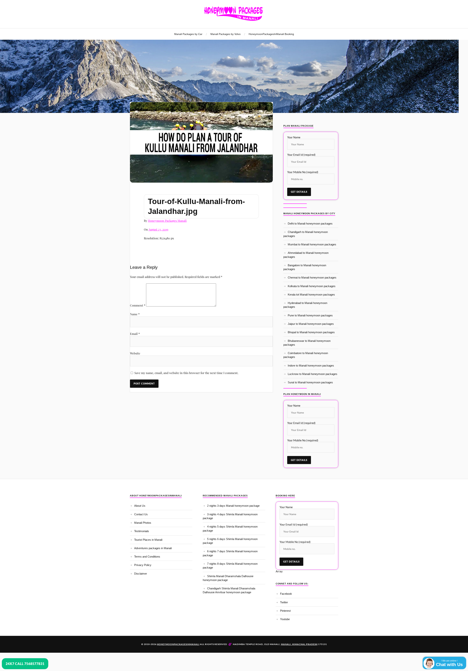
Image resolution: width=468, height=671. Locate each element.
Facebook (286, 593)
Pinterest (285, 610)
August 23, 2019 (158, 229)
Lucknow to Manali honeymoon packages (312, 373)
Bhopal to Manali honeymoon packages (311, 332)
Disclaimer (140, 573)
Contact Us (141, 514)
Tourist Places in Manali (148, 539)
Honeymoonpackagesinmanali (178, 644)
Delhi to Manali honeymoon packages (310, 223)
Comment (137, 305)
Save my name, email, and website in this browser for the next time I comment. (186, 373)
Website (135, 353)
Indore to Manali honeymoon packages (311, 365)
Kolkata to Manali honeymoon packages (311, 286)
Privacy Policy (142, 565)
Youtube (285, 619)
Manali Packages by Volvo (225, 34)
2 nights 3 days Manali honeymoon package (233, 505)
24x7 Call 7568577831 (25, 664)
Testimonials (141, 531)
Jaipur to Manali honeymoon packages (311, 323)
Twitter (284, 602)
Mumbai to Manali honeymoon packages (312, 244)
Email (135, 334)
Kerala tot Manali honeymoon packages (311, 294)
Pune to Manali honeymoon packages (310, 315)
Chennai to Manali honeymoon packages (312, 277)
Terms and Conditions (147, 556)
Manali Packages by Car (188, 34)
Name (135, 314)
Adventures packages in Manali (153, 548)
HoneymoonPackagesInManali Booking (271, 34)
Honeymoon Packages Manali (167, 221)
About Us (139, 505)
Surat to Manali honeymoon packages (310, 382)
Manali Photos (142, 522)
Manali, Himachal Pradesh (299, 644)
